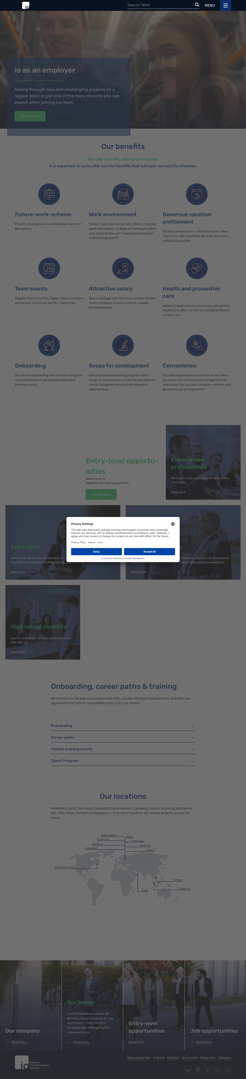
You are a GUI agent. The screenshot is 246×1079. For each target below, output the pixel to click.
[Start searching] (197, 5)
